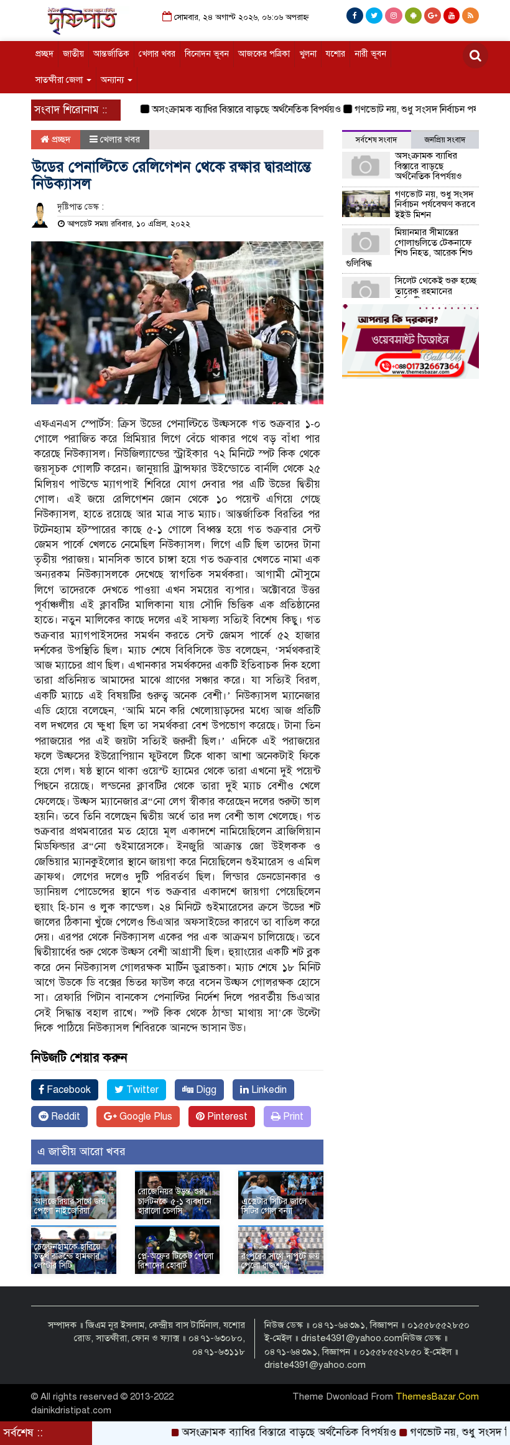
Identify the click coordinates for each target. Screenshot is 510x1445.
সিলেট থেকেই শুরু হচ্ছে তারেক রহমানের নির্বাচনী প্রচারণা (435, 291)
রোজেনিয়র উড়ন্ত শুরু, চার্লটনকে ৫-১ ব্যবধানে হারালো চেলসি (174, 1201)
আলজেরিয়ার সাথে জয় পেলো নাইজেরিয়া (69, 1206)
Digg (204, 1090)
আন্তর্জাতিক (111, 54)
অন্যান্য (113, 80)
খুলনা (308, 54)
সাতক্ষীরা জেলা (60, 80)
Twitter (141, 1090)
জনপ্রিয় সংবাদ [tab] (445, 140)
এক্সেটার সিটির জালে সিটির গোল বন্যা (274, 1206)
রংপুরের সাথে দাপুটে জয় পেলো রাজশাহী (280, 1261)
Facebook (67, 1090)
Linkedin (268, 1090)
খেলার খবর (157, 54)
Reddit (64, 1116)
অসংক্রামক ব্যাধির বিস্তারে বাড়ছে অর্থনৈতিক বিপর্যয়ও (224, 109)
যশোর (335, 54)
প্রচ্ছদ (44, 54)
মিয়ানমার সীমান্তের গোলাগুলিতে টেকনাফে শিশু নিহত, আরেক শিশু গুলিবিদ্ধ (409, 247)
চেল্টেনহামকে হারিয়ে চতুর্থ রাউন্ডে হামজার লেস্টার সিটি (67, 1256)
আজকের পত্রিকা (264, 54)
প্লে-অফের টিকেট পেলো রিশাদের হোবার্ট (175, 1261)
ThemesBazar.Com (437, 1396)
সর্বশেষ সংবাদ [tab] (376, 140)
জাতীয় (73, 54)
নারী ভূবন (370, 54)
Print (292, 1116)
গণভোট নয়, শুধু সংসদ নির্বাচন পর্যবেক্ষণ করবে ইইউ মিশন (435, 204)
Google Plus (144, 1116)
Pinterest (226, 1116)
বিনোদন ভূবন (207, 54)
